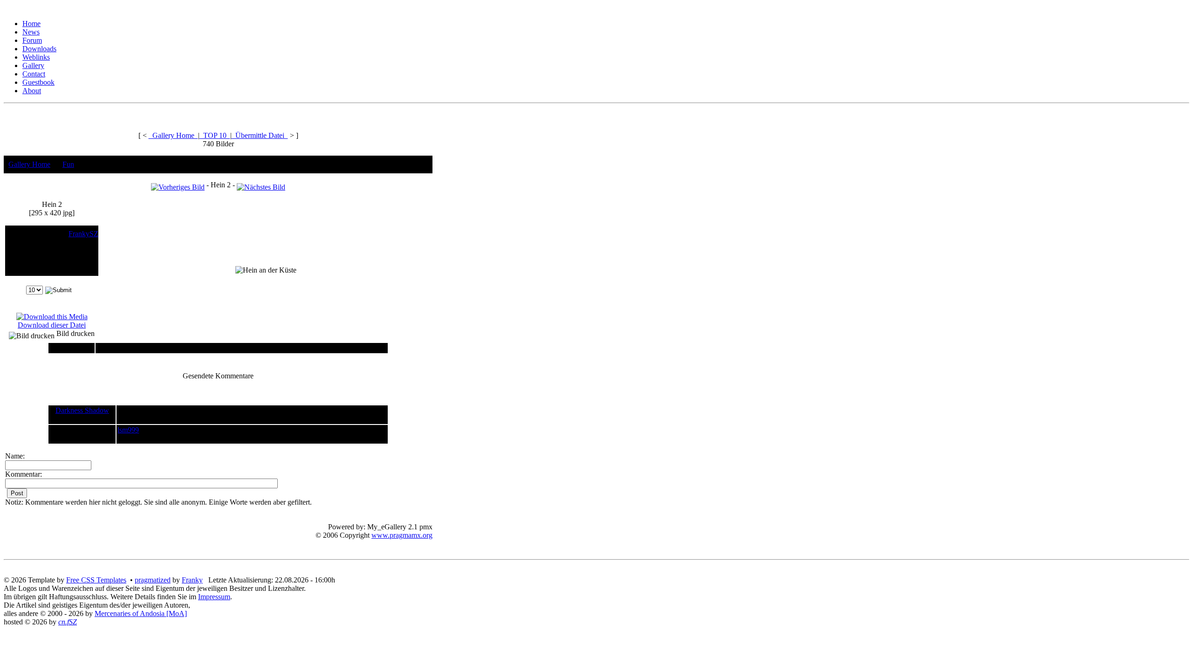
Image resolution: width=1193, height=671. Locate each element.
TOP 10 (214, 135)
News (31, 32)
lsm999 (128, 430)
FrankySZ (83, 234)
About (31, 91)
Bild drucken (75, 333)
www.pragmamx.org (401, 535)
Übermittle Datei (260, 135)
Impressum (214, 597)
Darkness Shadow (82, 410)
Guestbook (38, 82)
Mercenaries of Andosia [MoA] (141, 613)
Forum (32, 40)
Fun (68, 164)
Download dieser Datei (52, 325)
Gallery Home (173, 135)
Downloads (39, 49)
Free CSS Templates (96, 580)
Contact (33, 74)
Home (31, 23)
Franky (192, 580)
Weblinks (36, 57)
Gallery (33, 65)
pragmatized (153, 580)
